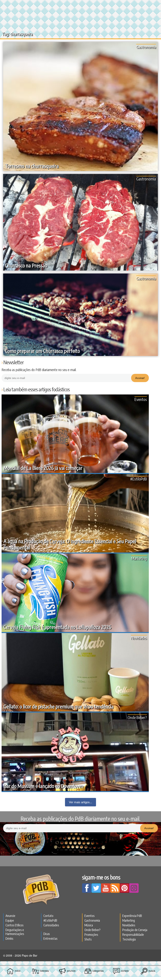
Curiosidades (51, 925)
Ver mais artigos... (80, 802)
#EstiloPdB (138, 478)
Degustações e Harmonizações (14, 932)
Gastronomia (146, 46)
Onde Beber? (137, 717)
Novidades (139, 637)
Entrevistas (50, 938)
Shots (88, 939)
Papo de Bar (80, 5)
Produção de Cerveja (134, 930)
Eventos (140, 399)
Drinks (9, 938)
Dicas (46, 934)
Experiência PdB (132, 916)
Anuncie (10, 916)
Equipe (9, 920)
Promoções (91, 935)
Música (88, 925)
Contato (48, 916)
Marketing (139, 558)
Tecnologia (129, 939)
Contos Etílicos (14, 925)
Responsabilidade (133, 935)
